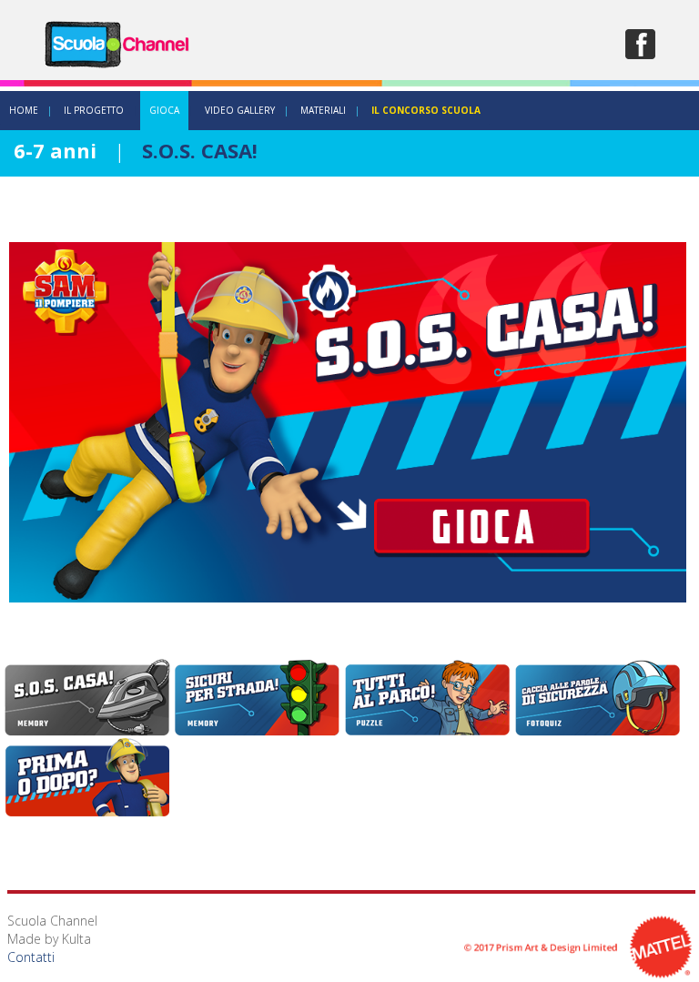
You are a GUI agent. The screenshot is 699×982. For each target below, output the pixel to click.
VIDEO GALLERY (240, 110)
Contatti (31, 957)
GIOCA (164, 110)
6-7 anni (55, 150)
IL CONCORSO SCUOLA (426, 110)
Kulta (76, 938)
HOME (23, 110)
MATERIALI (323, 110)
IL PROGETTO (94, 110)
